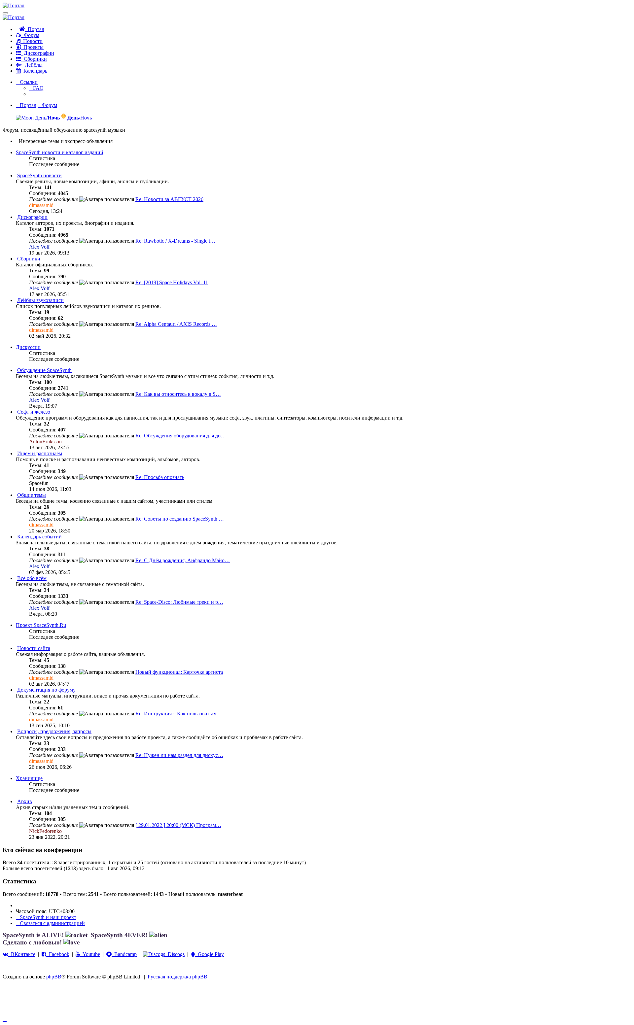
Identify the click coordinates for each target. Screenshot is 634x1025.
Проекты (32, 47)
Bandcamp (124, 954)
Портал (34, 29)
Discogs (175, 954)
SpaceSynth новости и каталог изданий (59, 152)
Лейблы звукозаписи (40, 300)
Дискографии (37, 53)
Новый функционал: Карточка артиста (179, 672)
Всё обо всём (32, 578)
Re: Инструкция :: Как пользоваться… (178, 713)
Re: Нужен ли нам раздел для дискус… (179, 755)
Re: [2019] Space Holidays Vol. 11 (171, 282)
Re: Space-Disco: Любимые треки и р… (179, 602)
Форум (30, 35)
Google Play (209, 954)
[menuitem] (36, 88)
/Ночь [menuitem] (79, 117)
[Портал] (13, 5)
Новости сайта (33, 648)
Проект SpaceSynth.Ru (41, 625)
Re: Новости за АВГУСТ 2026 (169, 199)
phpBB (53, 976)
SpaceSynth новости (39, 175)
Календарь (34, 71)
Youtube (90, 954)
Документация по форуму (46, 690)
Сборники (34, 59)
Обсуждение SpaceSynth (44, 370)
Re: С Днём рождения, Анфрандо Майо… (182, 560)
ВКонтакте (21, 954)
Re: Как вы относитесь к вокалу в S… (178, 394)
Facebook (57, 954)
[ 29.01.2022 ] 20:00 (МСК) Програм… (178, 825)
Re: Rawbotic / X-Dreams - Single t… (175, 241)
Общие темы (31, 495)
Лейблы (32, 65)
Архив (24, 801)
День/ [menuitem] (47, 117)
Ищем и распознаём (39, 453)
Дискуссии (28, 347)
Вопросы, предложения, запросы (54, 731)
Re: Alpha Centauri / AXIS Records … (176, 324)
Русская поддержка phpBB (177, 976)
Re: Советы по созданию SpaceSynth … (179, 519)
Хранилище (29, 778)
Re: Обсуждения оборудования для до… (180, 435)
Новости (31, 41)
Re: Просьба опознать (159, 477)
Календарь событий (39, 536)
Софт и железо (33, 412)
